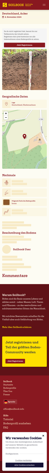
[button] (44, 5)
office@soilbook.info (13, 409)
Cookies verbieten (23, 460)
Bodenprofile (9, 388)
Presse (6, 394)
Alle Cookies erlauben (24, 465)
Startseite (8, 384)
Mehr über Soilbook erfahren (16, 327)
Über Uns (7, 391)
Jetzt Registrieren (24, 45)
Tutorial (8, 419)
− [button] (6, 117)
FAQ (5, 427)
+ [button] (6, 113)
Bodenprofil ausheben (17, 423)
